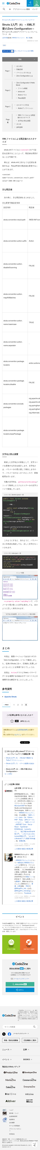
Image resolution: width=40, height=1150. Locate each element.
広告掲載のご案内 (30, 1040)
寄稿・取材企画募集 (11, 1040)
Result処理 (22, 98)
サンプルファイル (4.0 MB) (24, 51)
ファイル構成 (22, 88)
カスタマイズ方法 (22, 105)
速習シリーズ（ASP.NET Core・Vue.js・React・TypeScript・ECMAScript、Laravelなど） (24, 826)
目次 (20, 59)
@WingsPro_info (20, 888)
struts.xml (21, 91)
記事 (19, 886)
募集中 (18, 881)
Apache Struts (10, 696)
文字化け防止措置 (24, 121)
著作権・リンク (14, 1113)
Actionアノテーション (25, 108)
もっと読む (8, 774)
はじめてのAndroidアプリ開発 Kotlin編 (24, 837)
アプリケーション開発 (21, 9)
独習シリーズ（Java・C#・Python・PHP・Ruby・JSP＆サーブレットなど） (24, 818)
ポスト (25, 742)
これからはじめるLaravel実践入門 (24, 835)
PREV (7, 705)
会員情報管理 (13, 1116)
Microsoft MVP (19, 805)
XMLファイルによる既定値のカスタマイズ (26, 116)
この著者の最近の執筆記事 (23, 849)
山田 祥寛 (5, 38)
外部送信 (12, 1134)
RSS (27, 886)
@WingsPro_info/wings (22, 891)
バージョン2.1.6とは (23, 72)
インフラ (35, 9)
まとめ (18, 124)
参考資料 (19, 127)
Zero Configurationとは (24, 76)
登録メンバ (30, 876)
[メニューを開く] (3, 3)
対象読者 (19, 69)
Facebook (27, 893)
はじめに (19, 66)
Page (7, 71)
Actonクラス (22, 95)
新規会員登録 (20, 984)
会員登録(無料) (22, 730)
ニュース (5, 1049)
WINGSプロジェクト (26, 812)
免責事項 (12, 1119)
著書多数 (22, 841)
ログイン (18, 734)
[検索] (4, 9)
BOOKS (26, 1059)
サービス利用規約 (14, 1126)
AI (10, 9)
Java (4, 45)
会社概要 (12, 1122)
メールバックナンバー (21, 978)
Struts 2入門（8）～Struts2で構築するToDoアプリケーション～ (19, 759)
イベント (5, 1059)
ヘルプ (11, 1110)
